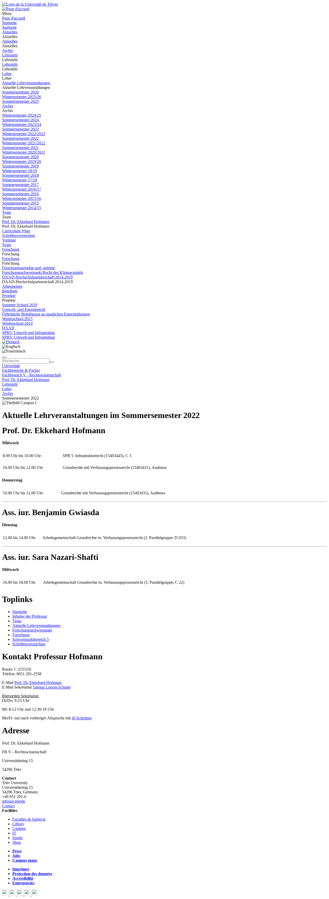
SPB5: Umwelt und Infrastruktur (28, 332)
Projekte (8, 295)
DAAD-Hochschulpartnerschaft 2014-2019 (37, 277)
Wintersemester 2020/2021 (23, 152)
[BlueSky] (13, 894)
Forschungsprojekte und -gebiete (28, 268)
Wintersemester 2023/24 (21, 124)
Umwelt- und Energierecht (23, 309)
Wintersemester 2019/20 (21, 161)
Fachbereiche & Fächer (21, 370)
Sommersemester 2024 (20, 120)
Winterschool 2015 (17, 319)
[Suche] (4, 357)
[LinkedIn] (35, 894)
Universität (11, 366)
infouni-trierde (13, 801)
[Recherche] (52, 362)
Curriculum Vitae (16, 231)
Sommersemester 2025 (20, 101)
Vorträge (9, 240)
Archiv (7, 50)
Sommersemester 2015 (20, 203)
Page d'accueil (13, 18)
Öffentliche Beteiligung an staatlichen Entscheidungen (46, 314)
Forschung (10, 249)
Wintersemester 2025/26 (21, 97)
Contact (8, 806)
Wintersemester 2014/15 (21, 208)
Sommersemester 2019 (20, 166)
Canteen (19, 828)
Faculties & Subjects (28, 819)
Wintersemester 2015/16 (21, 198)
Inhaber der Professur (29, 616)
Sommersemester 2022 (20, 138)
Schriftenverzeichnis (18, 235)
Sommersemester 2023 (20, 129)
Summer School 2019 (19, 305)
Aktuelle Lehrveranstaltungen (26, 83)
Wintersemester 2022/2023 (23, 134)
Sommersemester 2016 (20, 194)
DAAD (8, 328)
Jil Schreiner (82, 718)
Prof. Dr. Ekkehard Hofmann (25, 221)
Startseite (9, 23)
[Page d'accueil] (15, 9)
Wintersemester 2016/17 (21, 189)
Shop (16, 842)
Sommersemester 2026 (20, 92)
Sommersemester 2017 (20, 184)
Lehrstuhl (9, 55)
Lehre (7, 73)
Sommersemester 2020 (20, 157)
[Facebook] (6, 894)
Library (18, 824)
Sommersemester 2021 (20, 147)
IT (14, 833)
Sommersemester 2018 (20, 175)
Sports (17, 838)
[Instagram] (28, 894)
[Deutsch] (11, 342)
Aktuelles (9, 32)
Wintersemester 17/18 (19, 180)
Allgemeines (12, 286)
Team (6, 212)
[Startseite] (30, 4)
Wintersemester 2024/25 (21, 115)
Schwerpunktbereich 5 (30, 639)
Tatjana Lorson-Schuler (52, 687)
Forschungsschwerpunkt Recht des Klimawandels (42, 272)
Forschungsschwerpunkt (32, 630)
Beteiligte (9, 291)
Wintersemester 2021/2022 (23, 143)
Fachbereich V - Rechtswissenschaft (31, 375)
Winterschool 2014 (17, 323)
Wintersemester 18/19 (19, 171)
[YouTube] (20, 894)
